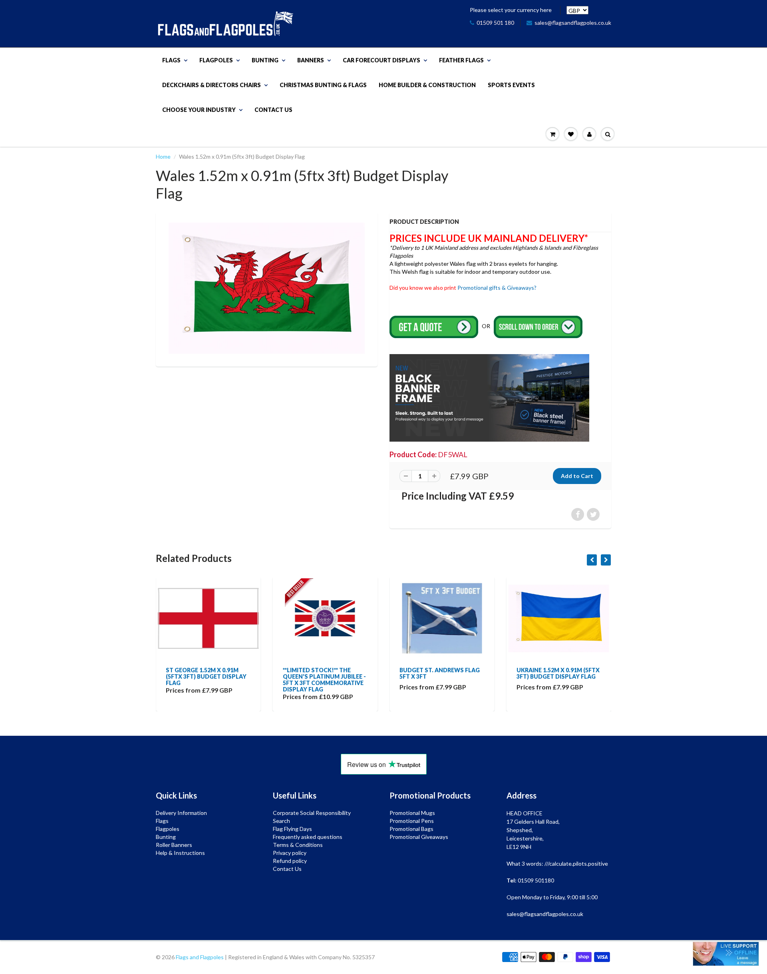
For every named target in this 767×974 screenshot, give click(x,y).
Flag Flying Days (292, 828)
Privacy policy (289, 852)
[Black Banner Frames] (489, 397)
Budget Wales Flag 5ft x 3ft (558, 673)
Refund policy (290, 860)
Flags (171, 60)
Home (163, 156)
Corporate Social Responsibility (312, 812)
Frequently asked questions (307, 836)
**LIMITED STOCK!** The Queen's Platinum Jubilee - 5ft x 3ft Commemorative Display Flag (210, 680)
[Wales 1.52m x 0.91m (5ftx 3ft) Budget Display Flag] (267, 288)
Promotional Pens (411, 820)
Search (281, 820)
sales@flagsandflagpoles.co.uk (573, 22)
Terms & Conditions (298, 844)
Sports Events (511, 85)
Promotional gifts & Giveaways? (497, 287)
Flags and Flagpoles (200, 957)
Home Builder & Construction (427, 85)
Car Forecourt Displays (381, 60)
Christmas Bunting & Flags (323, 85)
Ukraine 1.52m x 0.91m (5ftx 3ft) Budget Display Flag (444, 673)
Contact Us (273, 109)
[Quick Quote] (434, 326)
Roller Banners (174, 844)
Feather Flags (461, 60)
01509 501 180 (495, 22)
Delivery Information (181, 812)
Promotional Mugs (412, 812)
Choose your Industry (199, 109)
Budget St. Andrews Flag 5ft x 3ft (326, 673)
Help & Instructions (180, 852)
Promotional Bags (411, 828)
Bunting (265, 60)
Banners (310, 60)
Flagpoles (216, 60)
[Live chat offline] (726, 954)
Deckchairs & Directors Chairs (211, 85)
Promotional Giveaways (418, 836)
